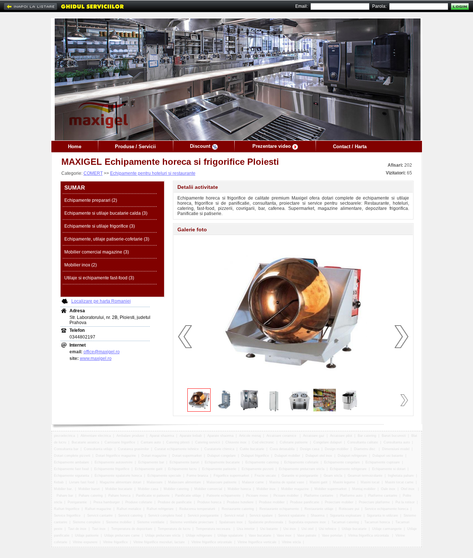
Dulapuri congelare (221, 455)
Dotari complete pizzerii (72, 455)
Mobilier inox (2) (80, 265)
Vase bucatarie (260, 535)
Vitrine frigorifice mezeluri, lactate (159, 542)
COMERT (93, 173)
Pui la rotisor (405, 502)
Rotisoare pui (349, 509)
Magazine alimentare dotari (120, 482)
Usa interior (246, 529)
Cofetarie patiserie (294, 442)
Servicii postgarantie (203, 515)
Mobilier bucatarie (118, 489)
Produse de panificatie (175, 502)
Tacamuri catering (345, 522)
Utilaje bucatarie (354, 529)
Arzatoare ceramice (281, 436)
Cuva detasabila (282, 449)
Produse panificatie (304, 502)
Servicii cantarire (100, 515)
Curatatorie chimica (219, 449)
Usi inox (289, 529)
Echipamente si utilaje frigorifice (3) (99, 226)
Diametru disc (365, 449)
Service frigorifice (68, 515)
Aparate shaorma (220, 436)
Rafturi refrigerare (160, 509)
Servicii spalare (261, 515)
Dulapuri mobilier (287, 455)
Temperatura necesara (213, 529)
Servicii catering (130, 515)
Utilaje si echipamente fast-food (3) (99, 277)
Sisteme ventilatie (150, 522)
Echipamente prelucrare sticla (301, 469)
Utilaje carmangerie (387, 529)
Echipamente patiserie (219, 469)
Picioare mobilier (286, 495)
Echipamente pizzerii (257, 469)
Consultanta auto (397, 442)
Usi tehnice (327, 529)
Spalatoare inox (231, 522)
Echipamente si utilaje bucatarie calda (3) (105, 213)
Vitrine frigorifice (115, 542)
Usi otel (307, 529)
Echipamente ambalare (71, 462)
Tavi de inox (77, 529)
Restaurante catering (238, 509)
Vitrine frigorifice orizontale (211, 542)
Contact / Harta (350, 146)
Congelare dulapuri (327, 442)
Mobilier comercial (208, 489)
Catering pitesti (178, 442)
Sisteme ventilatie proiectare (192, 522)
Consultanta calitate (362, 442)
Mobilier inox (266, 489)
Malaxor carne (253, 482)
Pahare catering (91, 495)
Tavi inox (99, 529)
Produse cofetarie (138, 502)
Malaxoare (155, 482)
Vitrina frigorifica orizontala (369, 535)
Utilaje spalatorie (230, 535)
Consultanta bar (66, 449)
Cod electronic (263, 442)
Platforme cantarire (319, 495)
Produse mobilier (272, 502)
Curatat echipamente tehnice (176, 449)
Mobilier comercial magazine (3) (96, 252)
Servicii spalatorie (291, 515)
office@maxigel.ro (102, 351)
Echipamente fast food (71, 469)
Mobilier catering (176, 489)
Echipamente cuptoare (382, 462)
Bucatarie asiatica (85, 442)
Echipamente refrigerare (348, 469)
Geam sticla (333, 475)
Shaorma (317, 515)
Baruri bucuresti (394, 436)
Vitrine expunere (85, 542)
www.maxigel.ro (96, 358)
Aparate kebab (191, 436)
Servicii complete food (165, 515)
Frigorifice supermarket (231, 475)
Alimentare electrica (96, 436)
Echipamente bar (151, 462)
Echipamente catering (262, 462)
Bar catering (367, 436)
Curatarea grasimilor (133, 449)
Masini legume (344, 482)
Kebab (59, 482)
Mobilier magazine (295, 489)
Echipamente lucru (182, 469)
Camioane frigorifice (120, 442)
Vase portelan (332, 535)
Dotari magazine (154, 455)
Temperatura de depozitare (131, 529)
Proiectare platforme (374, 502)
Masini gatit (318, 482)
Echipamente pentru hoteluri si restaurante (152, 173)
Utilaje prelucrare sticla (162, 535)
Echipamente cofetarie (301, 462)
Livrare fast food (81, 482)
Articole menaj (250, 436)
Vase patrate (306, 535)
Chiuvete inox (235, 442)
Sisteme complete (87, 522)
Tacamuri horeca (377, 522)
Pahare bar (65, 495)
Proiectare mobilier (339, 502)
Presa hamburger (106, 502)
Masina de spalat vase (286, 482)
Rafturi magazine (98, 509)
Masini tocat (370, 482)
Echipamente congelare (342, 462)
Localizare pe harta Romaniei (101, 301)
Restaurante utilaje (318, 509)
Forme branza (197, 475)
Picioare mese (257, 495)
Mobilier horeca (239, 489)
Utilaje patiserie (87, 535)
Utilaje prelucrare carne (122, 535)
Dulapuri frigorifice (255, 455)
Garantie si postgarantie (300, 475)
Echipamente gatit (149, 469)
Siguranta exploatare (345, 515)
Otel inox (408, 489)
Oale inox (388, 489)
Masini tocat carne (399, 482)
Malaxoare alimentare (184, 482)
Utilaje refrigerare (199, 535)
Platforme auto (351, 495)
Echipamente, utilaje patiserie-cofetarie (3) (106, 239)
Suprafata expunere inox (307, 522)
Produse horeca (209, 502)
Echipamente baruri (184, 462)
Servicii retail (234, 515)
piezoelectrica (64, 436)
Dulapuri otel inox (319, 455)
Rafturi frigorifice (66, 509)
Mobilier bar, (63, 489)
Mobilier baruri (89, 489)
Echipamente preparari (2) (90, 200)
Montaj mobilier (363, 489)
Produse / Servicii (135, 146)
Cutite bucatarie (252, 449)
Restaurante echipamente (279, 509)
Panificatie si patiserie (153, 495)
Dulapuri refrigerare (352, 455)
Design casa (309, 449)
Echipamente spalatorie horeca (118, 475)
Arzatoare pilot (341, 436)
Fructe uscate (265, 475)
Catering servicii (207, 442)
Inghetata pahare (401, 475)
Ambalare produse (130, 436)
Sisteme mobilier (119, 522)
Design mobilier (336, 449)
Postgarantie (78, 502)
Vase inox (284, 535)
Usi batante (269, 529)
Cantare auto (151, 442)
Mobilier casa (148, 489)
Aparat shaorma (162, 436)
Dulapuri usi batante (387, 455)
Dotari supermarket (187, 455)
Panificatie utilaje (188, 495)
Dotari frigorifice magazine (116, 455)
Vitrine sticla (291, 542)
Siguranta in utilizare (382, 515)
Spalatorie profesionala (265, 522)
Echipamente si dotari (388, 469)
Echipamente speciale (164, 475)
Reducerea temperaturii (197, 509)
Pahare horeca (119, 495)
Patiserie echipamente (224, 495)
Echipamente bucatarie (222, 462)
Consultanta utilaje (98, 449)
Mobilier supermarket (330, 489)
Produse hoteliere (240, 502)
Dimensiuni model (395, 449)
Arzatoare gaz (313, 436)
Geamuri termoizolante (365, 475)
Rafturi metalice (129, 509)
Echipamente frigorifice (111, 469)
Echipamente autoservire (114, 462)
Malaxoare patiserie (221, 482)
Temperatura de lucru (174, 529)
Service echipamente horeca (386, 509)
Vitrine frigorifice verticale (257, 542)
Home (74, 146)
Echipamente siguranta (71, 475)
